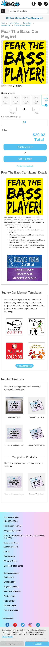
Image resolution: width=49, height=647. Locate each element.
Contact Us (9, 577)
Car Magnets (9, 556)
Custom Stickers (11, 547)
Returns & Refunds (12, 591)
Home (3, 23)
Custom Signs (27, 23)
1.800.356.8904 (11, 521)
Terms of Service (11, 610)
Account (34, 4)
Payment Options (11, 587)
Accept (38, 644)
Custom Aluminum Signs (14, 445)
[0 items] (46, 4)
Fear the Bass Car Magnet (22, 25)
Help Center (9, 601)
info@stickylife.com (12, 531)
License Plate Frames (13, 566)
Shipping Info (9, 582)
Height (12, 112)
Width (36, 113)
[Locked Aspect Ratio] (24, 109)
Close (12, 644)
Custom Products (14, 23)
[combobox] (28, 11)
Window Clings (10, 561)
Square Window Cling (36, 445)
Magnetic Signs (5, 25)
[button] (3, 11)
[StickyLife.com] (10, 4)
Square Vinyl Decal (36, 417)
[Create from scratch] (24, 261)
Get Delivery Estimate (25, 166)
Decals (7, 551)
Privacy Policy (10, 606)
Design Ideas (9, 596)
